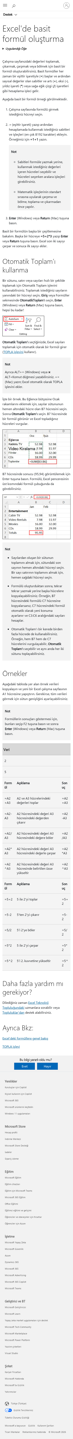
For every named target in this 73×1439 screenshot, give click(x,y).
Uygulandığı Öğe (15, 48)
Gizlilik (31, 1425)
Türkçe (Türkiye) (18, 1403)
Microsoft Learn (12, 1313)
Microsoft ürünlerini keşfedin (19, 1106)
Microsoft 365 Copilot (15, 1281)
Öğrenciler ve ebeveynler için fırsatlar (23, 1216)
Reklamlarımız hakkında (34, 1431)
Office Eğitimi (11, 1203)
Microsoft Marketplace (16, 1333)
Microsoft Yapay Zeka (15, 1242)
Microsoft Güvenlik (14, 1248)
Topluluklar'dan (13, 1012)
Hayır (47, 1066)
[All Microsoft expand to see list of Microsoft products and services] (5, 5)
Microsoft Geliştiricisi (15, 1307)
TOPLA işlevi (11, 1046)
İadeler (8, 1152)
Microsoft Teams (13, 1288)
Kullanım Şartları (46, 1425)
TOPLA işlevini (13, 352)
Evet (25, 1066)
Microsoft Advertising (15, 1275)
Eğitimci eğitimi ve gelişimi (18, 1210)
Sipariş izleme (12, 1158)
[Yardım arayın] (14, 5)
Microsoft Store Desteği (16, 1145)
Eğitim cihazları (12, 1184)
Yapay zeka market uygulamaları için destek (26, 1320)
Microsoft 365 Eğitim (15, 1197)
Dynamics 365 (12, 1262)
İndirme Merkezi (13, 1138)
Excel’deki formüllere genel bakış (25, 1038)
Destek (8, 14)
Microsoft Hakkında (14, 1378)
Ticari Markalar (12, 1431)
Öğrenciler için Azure (15, 1223)
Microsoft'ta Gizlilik (14, 1385)
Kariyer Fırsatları (13, 1372)
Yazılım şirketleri (13, 1346)
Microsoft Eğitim (13, 1177)
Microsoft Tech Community (18, 1326)
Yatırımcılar (10, 1391)
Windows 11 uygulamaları (17, 1113)
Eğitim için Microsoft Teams (18, 1190)
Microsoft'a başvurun (15, 1425)
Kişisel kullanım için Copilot (18, 1093)
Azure (8, 1255)
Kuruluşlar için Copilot (16, 1087)
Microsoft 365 (11, 1100)
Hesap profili (11, 1132)
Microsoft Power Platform (17, 1340)
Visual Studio (11, 1353)
